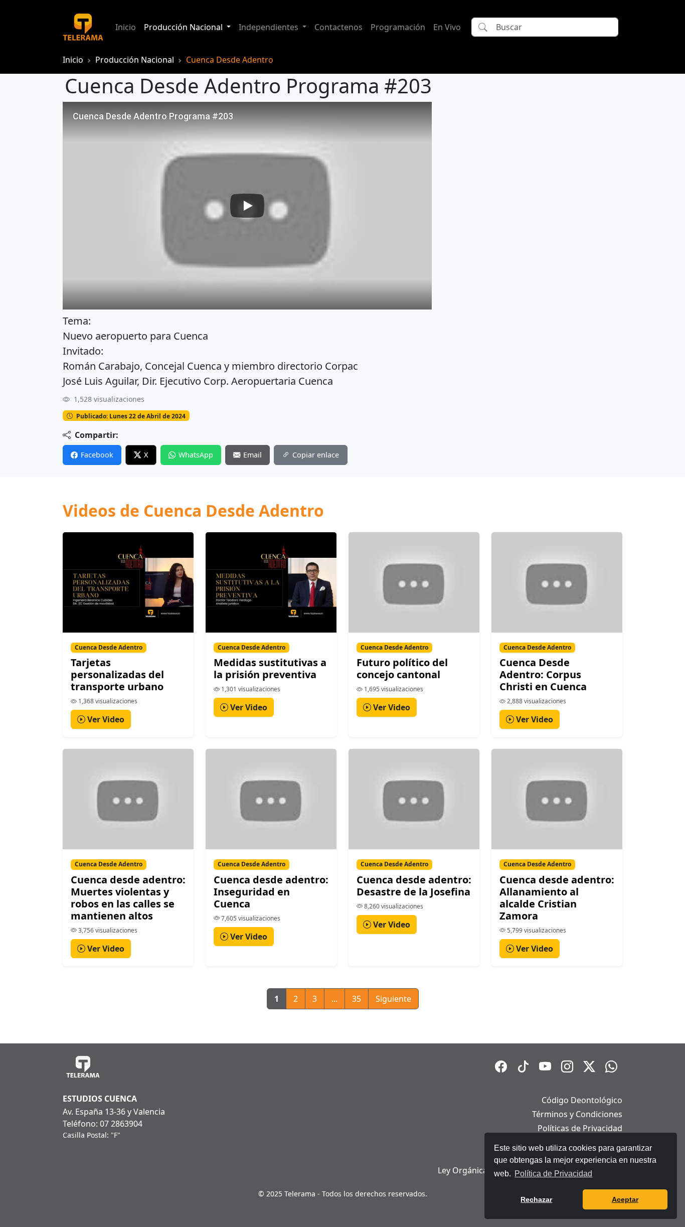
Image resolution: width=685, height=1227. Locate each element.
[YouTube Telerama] (545, 1066)
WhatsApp (196, 454)
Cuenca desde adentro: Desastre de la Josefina (414, 885)
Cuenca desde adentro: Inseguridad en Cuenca (271, 891)
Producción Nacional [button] (184, 27)
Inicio (125, 27)
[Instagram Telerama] (567, 1066)
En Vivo (447, 27)
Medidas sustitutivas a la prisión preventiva (270, 668)
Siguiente (393, 998)
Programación (398, 27)
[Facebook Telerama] (501, 1066)
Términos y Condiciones (577, 1114)
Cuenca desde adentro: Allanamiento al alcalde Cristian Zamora (556, 898)
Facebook (97, 454)
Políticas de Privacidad (580, 1128)
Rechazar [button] (536, 1199)
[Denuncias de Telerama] (611, 1066)
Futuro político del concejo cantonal (402, 668)
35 (356, 998)
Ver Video (104, 719)
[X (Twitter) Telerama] (589, 1066)
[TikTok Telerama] (523, 1066)
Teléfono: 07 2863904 (102, 1123)
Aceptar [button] (625, 1199)
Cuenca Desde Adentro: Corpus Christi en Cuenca (543, 674)
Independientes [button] (269, 27)
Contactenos (338, 27)
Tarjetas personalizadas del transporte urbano (117, 674)
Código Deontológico (582, 1100)
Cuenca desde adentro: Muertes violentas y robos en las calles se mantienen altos (128, 898)
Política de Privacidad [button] (553, 1173)
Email (252, 454)
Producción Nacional (134, 59)
